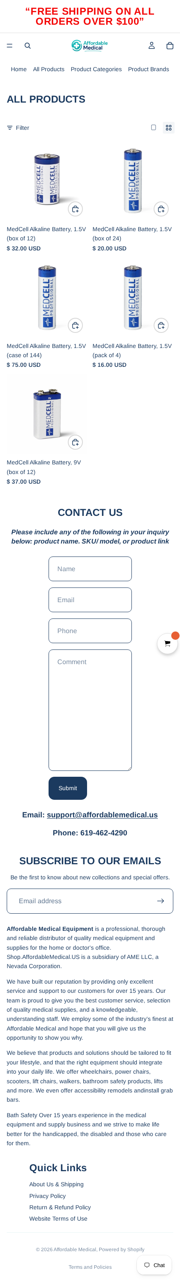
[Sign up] (161, 901)
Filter (22, 127)
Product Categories (96, 69)
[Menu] (9, 45)
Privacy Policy (47, 1196)
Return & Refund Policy (60, 1207)
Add (82, 209)
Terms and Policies (90, 1267)
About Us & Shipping (56, 1184)
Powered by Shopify (121, 1249)
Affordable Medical (75, 1249)
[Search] (27, 45)
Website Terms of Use (58, 1218)
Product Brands (148, 69)
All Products (48, 69)
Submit (68, 788)
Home (19, 69)
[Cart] (170, 45)
